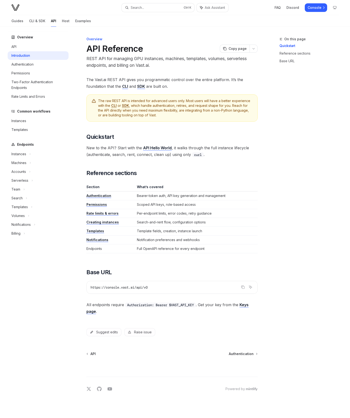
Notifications (97, 240)
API (53, 21)
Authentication (98, 196)
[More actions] (254, 49)
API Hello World (157, 147)
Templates (95, 231)
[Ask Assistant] (250, 287)
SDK (141, 86)
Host (66, 21)
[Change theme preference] (335, 7)
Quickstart (287, 46)
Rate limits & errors (102, 213)
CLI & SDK (37, 21)
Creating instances (102, 222)
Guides (17, 21)
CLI (125, 86)
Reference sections (295, 53)
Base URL (287, 61)
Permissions (96, 204)
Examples (83, 21)
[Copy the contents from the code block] (243, 287)
